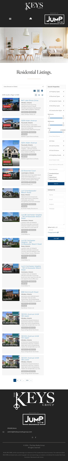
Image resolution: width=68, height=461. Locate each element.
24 (39, 95)
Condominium (54, 173)
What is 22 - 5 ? (52, 227)
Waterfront (52, 177)
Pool (50, 175)
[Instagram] (32, 437)
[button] (10, 19)
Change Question (52, 232)
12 (35, 95)
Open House (53, 179)
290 (27, 380)
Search (56, 184)
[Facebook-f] (35, 437)
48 (42, 95)
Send (55, 238)
